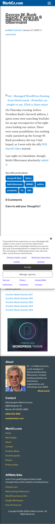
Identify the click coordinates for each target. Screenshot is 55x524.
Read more (43, 391)
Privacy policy (11, 465)
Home (8, 433)
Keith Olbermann (14, 184)
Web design (11, 437)
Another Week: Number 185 (19, 302)
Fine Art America (13, 505)
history (28, 178)
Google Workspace (14, 500)
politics (40, 184)
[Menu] (49, 3)
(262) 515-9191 (12, 414)
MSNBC (29, 184)
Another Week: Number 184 (19, 306)
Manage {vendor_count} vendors (17, 259)
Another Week (12, 451)
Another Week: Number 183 (19, 310)
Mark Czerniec (15, 30)
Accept (27, 267)
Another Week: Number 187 (19, 294)
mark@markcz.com (14, 418)
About (8, 442)
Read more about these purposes (41, 259)
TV (22, 190)
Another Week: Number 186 (19, 298)
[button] (51, 238)
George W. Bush (14, 178)
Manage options (27, 274)
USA (29, 190)
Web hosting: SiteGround (17, 491)
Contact (9, 446)
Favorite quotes (12, 455)
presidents (12, 190)
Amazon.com (11, 487)
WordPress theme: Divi (16, 496)
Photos (8, 460)
